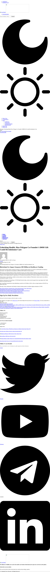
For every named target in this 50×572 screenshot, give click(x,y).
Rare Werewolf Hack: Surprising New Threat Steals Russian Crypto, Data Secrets (16, 288)
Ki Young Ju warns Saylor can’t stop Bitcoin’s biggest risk (11, 291)
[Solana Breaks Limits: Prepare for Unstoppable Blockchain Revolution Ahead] (15, 338)
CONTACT (4, 1)
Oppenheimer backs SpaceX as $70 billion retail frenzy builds (12, 289)
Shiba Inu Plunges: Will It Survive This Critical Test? (8, 336)
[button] (3, 132)
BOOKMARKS (5, 14)
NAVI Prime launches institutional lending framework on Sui (11, 292)
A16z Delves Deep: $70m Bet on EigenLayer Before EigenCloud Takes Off (11, 331)
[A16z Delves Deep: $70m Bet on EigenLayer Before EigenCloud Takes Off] (15, 328)
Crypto (1, 261)
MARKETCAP (5, 2)
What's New (2, 244)
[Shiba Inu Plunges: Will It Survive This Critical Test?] (10, 333)
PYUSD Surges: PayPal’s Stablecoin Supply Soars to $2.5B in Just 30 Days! (15, 290)
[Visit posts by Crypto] (3, 259)
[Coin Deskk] (5, 131)
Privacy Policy (37, 300)
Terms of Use (15, 300)
